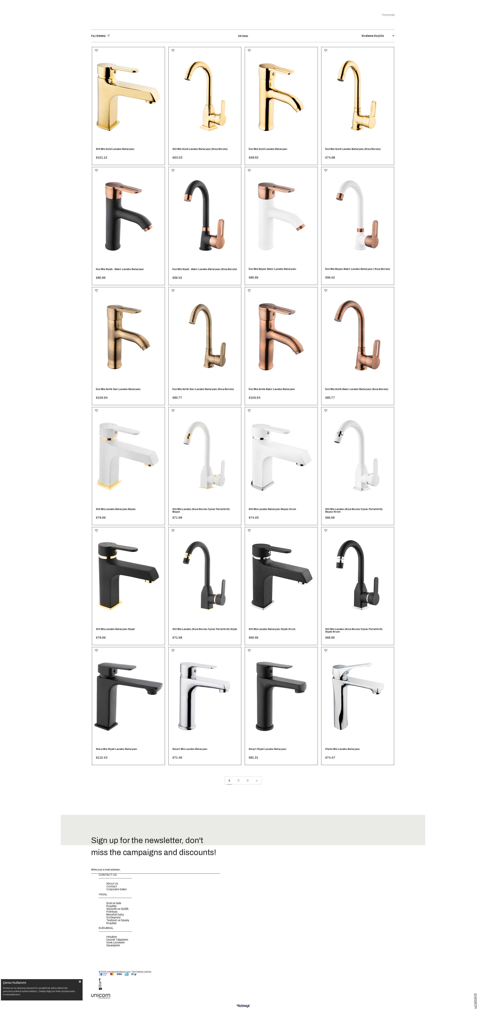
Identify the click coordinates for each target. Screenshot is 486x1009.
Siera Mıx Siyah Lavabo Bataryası (116, 749)
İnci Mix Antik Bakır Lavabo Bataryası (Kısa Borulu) (356, 389)
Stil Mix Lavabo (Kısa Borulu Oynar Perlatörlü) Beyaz (201, 510)
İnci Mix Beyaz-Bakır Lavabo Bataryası (272, 269)
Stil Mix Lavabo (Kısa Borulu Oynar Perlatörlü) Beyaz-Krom (354, 510)
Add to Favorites (96, 50)
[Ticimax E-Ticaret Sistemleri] (243, 1006)
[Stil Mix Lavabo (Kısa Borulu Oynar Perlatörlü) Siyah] (205, 575)
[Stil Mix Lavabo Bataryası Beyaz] (128, 455)
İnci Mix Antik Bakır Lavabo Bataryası (272, 389)
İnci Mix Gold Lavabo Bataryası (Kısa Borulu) (353, 149)
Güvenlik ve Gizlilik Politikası (117, 910)
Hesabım (111, 936)
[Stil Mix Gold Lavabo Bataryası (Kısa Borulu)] (205, 95)
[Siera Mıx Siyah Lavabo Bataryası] (128, 695)
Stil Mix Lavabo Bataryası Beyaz (116, 509)
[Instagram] (102, 986)
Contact (111, 886)
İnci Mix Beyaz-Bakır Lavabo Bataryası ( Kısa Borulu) (357, 269)
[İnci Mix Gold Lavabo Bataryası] (281, 95)
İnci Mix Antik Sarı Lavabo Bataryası (118, 389)
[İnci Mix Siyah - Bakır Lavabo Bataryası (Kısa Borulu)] (205, 215)
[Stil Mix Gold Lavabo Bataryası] (128, 95)
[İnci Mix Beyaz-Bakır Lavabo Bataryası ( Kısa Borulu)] (357, 215)
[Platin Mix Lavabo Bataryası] (357, 695)
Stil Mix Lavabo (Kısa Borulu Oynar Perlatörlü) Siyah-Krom (354, 630)
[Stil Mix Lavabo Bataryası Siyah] (128, 575)
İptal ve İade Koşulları (113, 904)
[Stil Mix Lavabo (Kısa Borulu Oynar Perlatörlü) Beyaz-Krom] (357, 455)
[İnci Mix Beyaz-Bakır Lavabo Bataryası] (281, 215)
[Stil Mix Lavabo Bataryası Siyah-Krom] (281, 575)
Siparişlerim (113, 945)
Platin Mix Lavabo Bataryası (342, 749)
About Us (112, 883)
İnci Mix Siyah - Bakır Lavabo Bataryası (120, 269)
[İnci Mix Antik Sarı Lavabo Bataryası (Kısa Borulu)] (205, 335)
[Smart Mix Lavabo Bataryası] (205, 695)
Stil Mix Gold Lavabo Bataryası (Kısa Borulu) (200, 149)
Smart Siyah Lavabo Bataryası (267, 749)
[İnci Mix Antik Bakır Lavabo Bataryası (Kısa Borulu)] (357, 335)
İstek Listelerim (115, 942)
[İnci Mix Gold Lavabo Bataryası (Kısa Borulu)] (357, 95)
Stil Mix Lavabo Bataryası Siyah (115, 629)
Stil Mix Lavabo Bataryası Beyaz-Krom (272, 509)
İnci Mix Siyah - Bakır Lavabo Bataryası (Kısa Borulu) (204, 269)
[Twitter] (102, 983)
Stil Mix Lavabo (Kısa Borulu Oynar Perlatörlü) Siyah (204, 629)
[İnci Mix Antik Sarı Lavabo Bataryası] (128, 335)
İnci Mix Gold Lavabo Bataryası (268, 149)
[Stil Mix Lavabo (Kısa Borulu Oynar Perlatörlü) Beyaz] (205, 455)
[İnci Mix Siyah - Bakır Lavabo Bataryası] (128, 215)
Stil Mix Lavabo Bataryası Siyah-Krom (272, 629)
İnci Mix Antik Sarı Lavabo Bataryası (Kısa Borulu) (203, 389)
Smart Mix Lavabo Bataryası (189, 749)
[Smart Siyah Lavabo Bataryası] (281, 695)
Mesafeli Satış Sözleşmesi (115, 916)
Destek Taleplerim (117, 939)
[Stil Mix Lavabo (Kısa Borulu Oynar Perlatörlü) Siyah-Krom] (357, 575)
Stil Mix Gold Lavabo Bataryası (115, 149)
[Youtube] (103, 989)
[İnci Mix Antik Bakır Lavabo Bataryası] (281, 335)
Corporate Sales (116, 889)
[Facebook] (102, 980)
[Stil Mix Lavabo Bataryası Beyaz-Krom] (281, 455)
